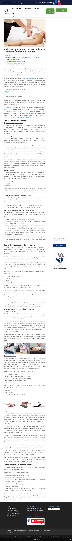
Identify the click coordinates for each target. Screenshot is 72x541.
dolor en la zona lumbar (29, 78)
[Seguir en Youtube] (59, 1)
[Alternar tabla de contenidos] (37, 55)
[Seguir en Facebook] (56, 1)
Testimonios (36, 8)
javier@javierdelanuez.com (47, 2)
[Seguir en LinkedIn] (54, 4)
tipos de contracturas (25, 117)
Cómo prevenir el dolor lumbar (15, 65)
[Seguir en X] (57, 4)
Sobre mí (19, 8)
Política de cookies (45, 530)
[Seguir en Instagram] (59, 4)
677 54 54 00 (13, 515)
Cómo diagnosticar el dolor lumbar (16, 61)
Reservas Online (59, 245)
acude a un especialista (36, 494)
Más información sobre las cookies (15, 532)
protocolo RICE (18, 329)
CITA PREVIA (50, 11)
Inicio (13, 8)
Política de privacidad (34, 530)
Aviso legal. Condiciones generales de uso (17, 530)
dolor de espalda (11, 107)
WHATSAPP (61, 10)
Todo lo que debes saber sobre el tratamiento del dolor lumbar (22, 57)
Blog (13, 13)
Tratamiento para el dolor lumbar (16, 63)
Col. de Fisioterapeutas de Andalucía (32, 536)
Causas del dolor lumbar (13, 59)
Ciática (7, 91)
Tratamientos (27, 8)
